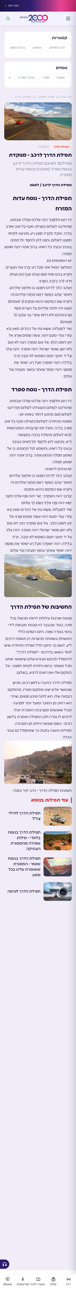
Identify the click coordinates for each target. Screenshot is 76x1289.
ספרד (45, 77)
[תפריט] (68, 19)
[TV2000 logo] (38, 18)
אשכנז (61, 77)
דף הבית (66, 97)
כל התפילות (57, 47)
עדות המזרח (26, 77)
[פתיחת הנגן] (4, 1264)
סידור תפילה (46, 97)
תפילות (37, 47)
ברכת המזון (18, 47)
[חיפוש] (8, 18)
